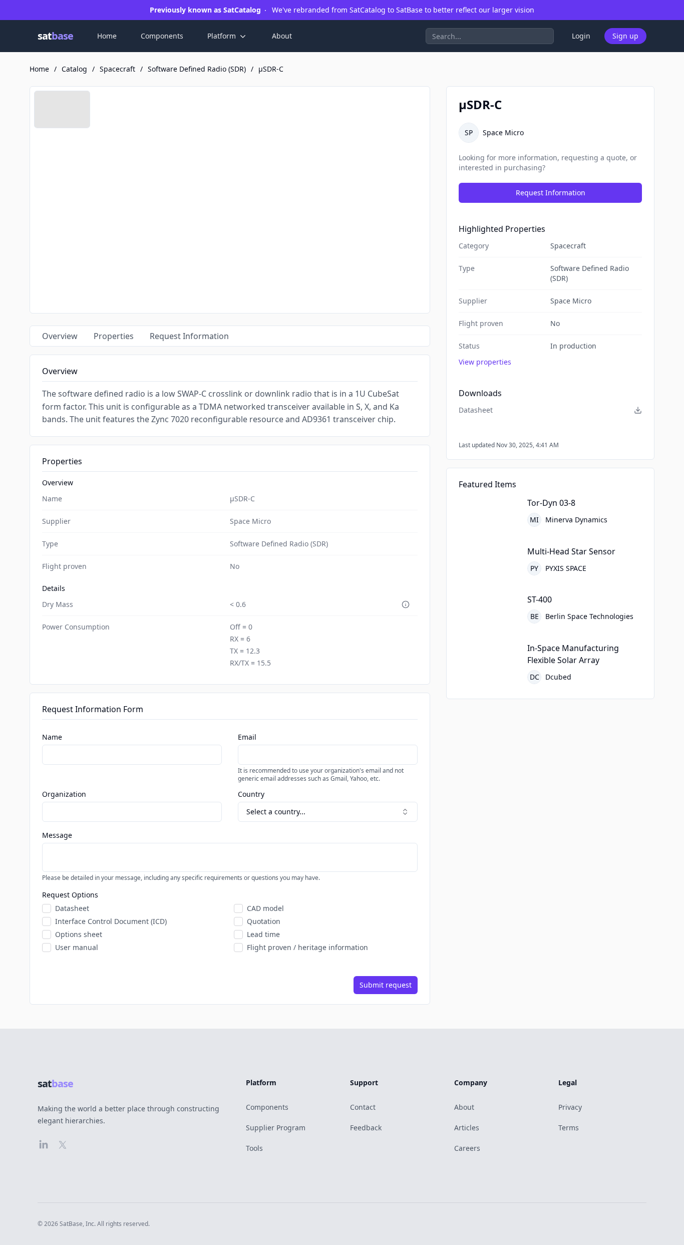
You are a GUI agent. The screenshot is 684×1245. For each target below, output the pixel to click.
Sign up (625, 36)
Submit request (386, 985)
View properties (485, 362)
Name (52, 737)
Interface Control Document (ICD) (111, 921)
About (282, 36)
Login (581, 36)
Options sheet (78, 934)
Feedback (366, 1127)
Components (162, 36)
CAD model (265, 908)
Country (251, 794)
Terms (568, 1127)
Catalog (74, 69)
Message (57, 835)
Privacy (570, 1107)
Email (247, 737)
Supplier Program (275, 1127)
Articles (466, 1127)
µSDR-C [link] (270, 69)
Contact (363, 1107)
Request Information (189, 336)
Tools (254, 1148)
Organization (64, 794)
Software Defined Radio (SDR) (197, 69)
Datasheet (72, 908)
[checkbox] (46, 908)
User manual (76, 947)
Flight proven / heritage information (307, 947)
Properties (114, 336)
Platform (221, 36)
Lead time (263, 934)
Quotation (263, 921)
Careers (467, 1148)
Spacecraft (117, 69)
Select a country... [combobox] (275, 811)
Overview (60, 336)
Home (107, 36)
